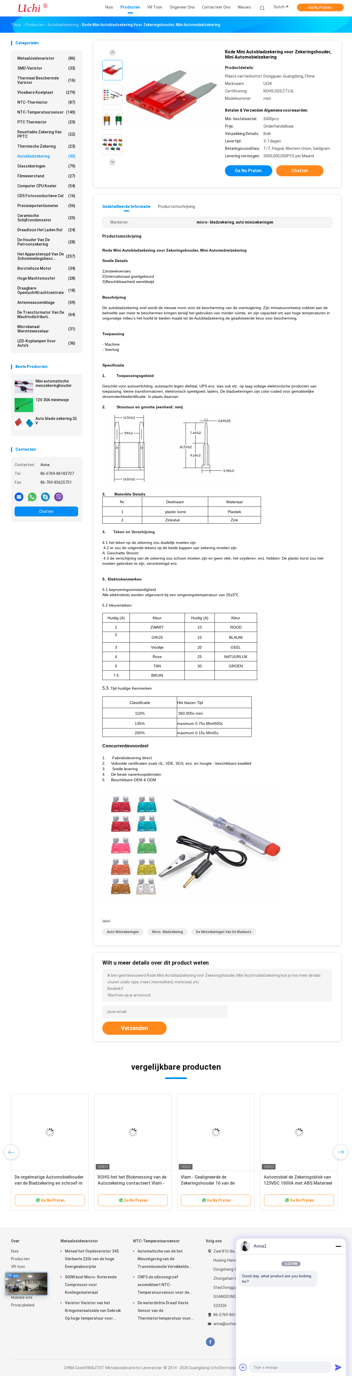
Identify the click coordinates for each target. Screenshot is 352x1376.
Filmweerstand (46, 176)
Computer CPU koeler (46, 186)
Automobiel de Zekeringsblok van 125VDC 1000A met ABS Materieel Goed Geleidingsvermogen (298, 1183)
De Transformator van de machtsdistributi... (46, 314)
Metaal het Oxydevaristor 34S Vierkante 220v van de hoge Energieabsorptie (92, 1259)
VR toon (18, 1266)
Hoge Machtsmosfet (46, 278)
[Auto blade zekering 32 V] (24, 423)
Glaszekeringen (46, 166)
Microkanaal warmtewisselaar (46, 328)
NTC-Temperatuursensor (46, 112)
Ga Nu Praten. (320, 7)
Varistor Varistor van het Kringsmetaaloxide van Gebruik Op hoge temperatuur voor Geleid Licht (93, 1311)
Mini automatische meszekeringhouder (53, 383)
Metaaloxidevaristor (46, 58)
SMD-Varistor (46, 68)
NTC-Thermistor (46, 102)
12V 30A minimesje (52, 400)
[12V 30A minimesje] (24, 405)
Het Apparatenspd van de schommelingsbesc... (46, 256)
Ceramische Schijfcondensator (46, 217)
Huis (15, 1251)
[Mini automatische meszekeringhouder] (24, 386)
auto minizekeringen (123, 932)
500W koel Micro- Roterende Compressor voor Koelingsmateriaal (91, 1285)
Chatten (46, 511)
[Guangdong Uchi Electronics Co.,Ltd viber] (58, 496)
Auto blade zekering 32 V (56, 420)
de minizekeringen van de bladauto (223, 932)
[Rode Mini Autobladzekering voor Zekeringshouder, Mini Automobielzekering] (171, 95)
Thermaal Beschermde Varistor (46, 80)
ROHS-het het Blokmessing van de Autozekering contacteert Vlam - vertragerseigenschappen (132, 1183)
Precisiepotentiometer (46, 205)
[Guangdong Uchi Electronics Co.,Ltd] (32, 8)
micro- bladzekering (167, 932)
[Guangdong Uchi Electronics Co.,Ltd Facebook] (210, 1342)
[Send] (338, 1367)
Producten (20, 1259)
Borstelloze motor (46, 268)
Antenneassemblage (46, 302)
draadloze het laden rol (46, 230)
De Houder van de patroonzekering (46, 242)
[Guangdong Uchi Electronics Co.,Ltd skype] (45, 496)
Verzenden (134, 1028)
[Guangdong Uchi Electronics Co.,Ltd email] (19, 496)
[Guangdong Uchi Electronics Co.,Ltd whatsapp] (32, 496)
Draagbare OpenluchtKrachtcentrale (46, 290)
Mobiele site (21, 1297)
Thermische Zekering (46, 146)
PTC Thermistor (46, 122)
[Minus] (338, 1246)
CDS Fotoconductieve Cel (46, 196)
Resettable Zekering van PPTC (46, 134)
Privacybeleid (22, 1305)
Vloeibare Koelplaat (46, 92)
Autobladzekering (46, 156)
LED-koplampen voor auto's (46, 343)
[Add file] (243, 1367)
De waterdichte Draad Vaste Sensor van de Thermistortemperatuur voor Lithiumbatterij (164, 1311)
